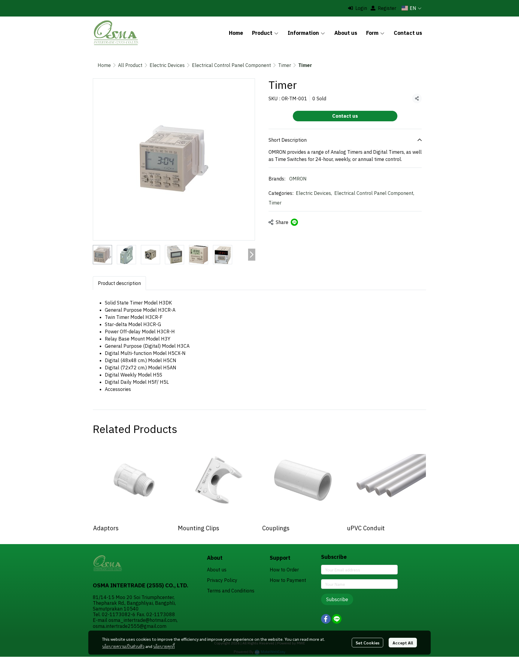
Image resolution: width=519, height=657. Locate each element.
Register (387, 8)
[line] (336, 619)
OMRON (298, 179)
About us (216, 570)
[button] (411, 8)
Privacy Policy (222, 580)
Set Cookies (367, 642)
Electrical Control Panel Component (231, 65)
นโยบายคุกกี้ (164, 646)
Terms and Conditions (230, 591)
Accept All (403, 642)
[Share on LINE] (294, 222)
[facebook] (326, 619)
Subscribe (337, 599)
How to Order (284, 570)
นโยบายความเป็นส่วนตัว (123, 646)
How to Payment (288, 580)
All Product (130, 65)
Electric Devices (167, 65)
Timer (284, 65)
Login (361, 8)
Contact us (345, 116)
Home (104, 65)
